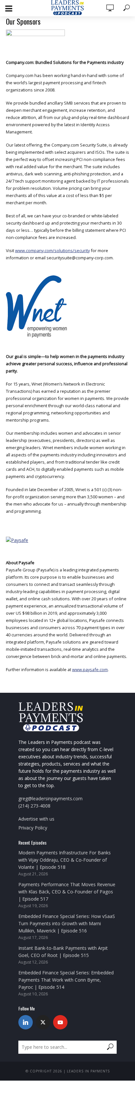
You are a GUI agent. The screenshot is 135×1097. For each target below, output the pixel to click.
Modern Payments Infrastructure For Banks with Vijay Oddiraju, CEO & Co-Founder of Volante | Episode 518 (64, 859)
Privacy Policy (32, 828)
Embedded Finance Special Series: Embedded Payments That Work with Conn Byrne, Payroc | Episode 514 (66, 979)
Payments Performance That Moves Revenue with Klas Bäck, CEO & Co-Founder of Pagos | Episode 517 (66, 891)
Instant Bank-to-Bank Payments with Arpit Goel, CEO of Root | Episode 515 (63, 951)
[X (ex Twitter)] (43, 1022)
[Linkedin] (25, 1022)
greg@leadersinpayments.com (50, 798)
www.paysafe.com (90, 669)
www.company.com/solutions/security (52, 250)
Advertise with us (36, 819)
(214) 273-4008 (34, 806)
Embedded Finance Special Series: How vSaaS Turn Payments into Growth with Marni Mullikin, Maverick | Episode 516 (66, 923)
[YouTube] (60, 1022)
